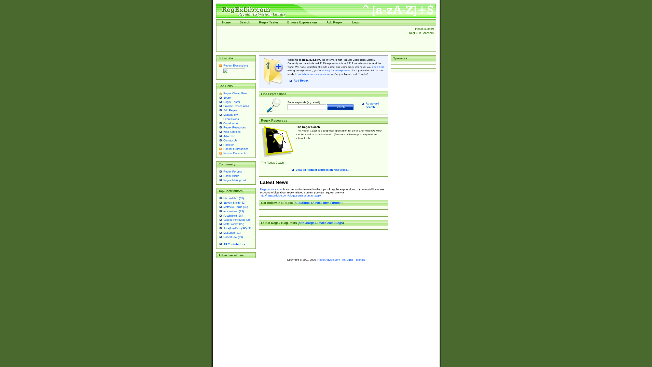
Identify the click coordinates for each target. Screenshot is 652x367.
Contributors (231, 123)
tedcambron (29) (233, 211)
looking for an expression (336, 70)
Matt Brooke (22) (233, 224)
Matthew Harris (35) (235, 206)
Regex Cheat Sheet (235, 93)
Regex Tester (268, 22)
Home (226, 22)
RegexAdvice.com (271, 189)
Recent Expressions (236, 65)
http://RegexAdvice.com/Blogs (321, 223)
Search (245, 22)
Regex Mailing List (234, 180)
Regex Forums (232, 171)
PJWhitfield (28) (233, 215)
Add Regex (335, 22)
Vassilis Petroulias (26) (237, 219)
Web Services (232, 131)
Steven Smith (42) (234, 202)
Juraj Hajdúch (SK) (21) (238, 228)
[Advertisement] (311, 38)
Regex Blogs (231, 175)
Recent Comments (235, 153)
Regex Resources (234, 127)
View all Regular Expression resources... (322, 169)
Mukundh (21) (232, 232)
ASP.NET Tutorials (353, 259)
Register (228, 144)
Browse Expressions (302, 22)
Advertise (229, 136)
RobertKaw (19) (233, 237)
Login (356, 22)
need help (378, 66)
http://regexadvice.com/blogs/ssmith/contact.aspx (290, 195)
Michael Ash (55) (233, 198)
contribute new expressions (314, 74)
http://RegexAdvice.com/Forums (318, 203)
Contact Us (230, 140)
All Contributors (234, 244)
